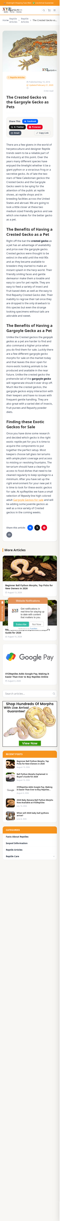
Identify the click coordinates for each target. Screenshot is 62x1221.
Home (4, 20)
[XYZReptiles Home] (12, 10)
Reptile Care (12, 856)
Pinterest (36, 127)
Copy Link (43, 133)
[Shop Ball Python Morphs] (30, 724)
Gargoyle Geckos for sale (28, 500)
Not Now (36, 624)
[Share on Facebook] (30, 528)
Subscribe (21, 624)
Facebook (31, 121)
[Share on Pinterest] (44, 528)
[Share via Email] (9, 535)
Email (16, 133)
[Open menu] (54, 10)
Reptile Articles (13, 20)
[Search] (43, 10)
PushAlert (33, 628)
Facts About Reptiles (17, 836)
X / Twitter (19, 127)
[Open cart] (49, 10)
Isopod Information (17, 843)
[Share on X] (37, 528)
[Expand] (54, 856)
